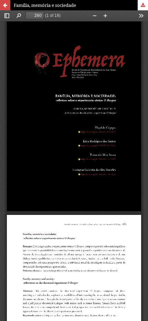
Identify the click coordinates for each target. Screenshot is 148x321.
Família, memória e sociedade (45, 5)
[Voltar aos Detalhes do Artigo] (5, 5)
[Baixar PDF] (143, 5)
